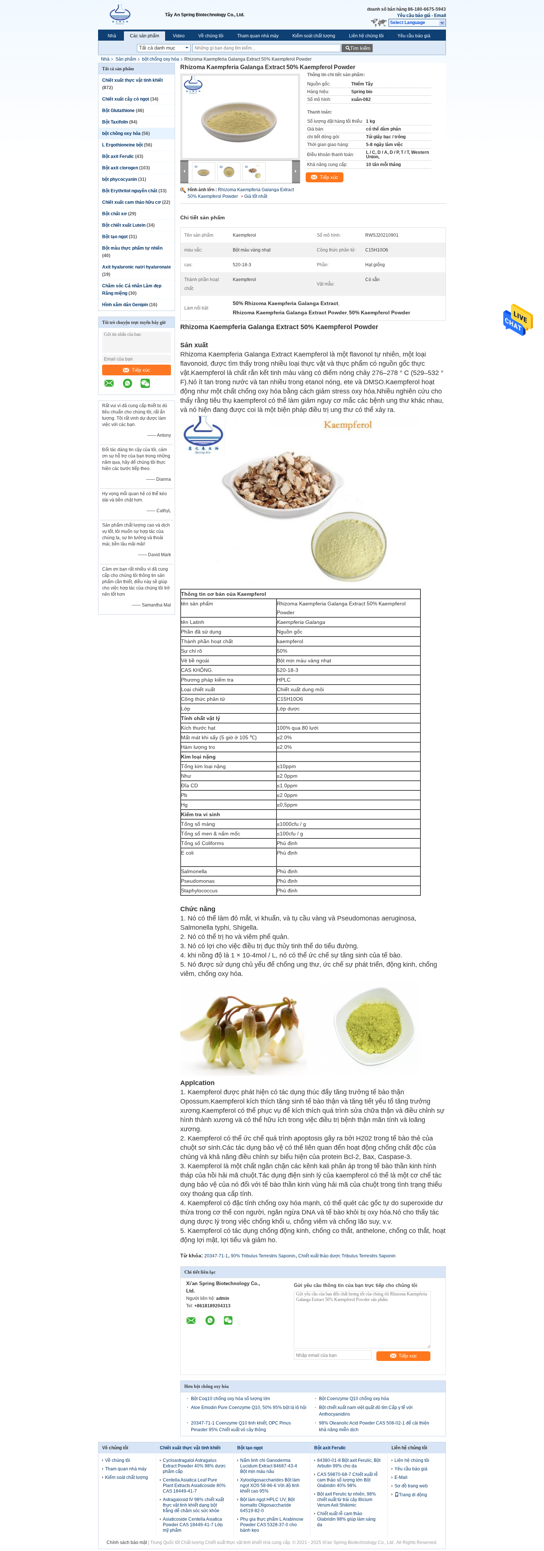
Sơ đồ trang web (411, 1486)
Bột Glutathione (118, 110)
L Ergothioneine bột (122, 145)
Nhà (112, 35)
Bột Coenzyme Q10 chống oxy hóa (354, 1398)
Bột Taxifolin (115, 122)
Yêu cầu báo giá (413, 15)
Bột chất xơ (114, 213)
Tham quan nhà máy (258, 35)
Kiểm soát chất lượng (313, 35)
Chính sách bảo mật (127, 1542)
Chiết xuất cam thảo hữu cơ (131, 202)
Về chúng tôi (211, 35)
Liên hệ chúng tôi (366, 35)
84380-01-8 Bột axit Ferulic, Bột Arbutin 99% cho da (348, 1463)
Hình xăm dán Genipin (125, 304)
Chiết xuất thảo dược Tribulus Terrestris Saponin (347, 1255)
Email (440, 15)
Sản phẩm (125, 59)
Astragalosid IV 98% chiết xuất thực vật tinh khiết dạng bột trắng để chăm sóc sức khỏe (193, 1505)
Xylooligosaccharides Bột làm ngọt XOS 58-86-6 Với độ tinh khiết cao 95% (270, 1485)
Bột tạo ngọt (115, 236)
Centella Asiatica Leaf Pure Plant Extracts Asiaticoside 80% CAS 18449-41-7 (194, 1485)
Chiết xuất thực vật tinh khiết (132, 80)
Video (179, 35)
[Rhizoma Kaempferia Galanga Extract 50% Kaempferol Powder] (240, 117)
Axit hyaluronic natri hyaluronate (136, 267)
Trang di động (413, 1494)
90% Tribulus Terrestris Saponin (263, 1255)
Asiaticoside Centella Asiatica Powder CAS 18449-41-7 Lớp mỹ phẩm (193, 1525)
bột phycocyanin (119, 179)
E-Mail (400, 1477)
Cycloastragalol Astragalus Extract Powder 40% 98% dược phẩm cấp (194, 1466)
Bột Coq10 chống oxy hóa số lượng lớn (230, 1398)
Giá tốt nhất (255, 196)
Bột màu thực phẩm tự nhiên (132, 248)
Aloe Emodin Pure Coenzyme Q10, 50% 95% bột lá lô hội (248, 1407)
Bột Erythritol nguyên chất (129, 190)
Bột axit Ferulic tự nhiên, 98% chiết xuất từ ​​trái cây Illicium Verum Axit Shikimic (346, 1499)
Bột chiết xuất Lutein (123, 225)
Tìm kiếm (360, 48)
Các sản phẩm (144, 35)
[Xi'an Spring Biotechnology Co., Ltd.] (131, 15)
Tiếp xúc (141, 370)
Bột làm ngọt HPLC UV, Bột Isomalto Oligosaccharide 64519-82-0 (267, 1505)
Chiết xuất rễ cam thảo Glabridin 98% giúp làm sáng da (346, 1519)
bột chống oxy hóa (160, 59)
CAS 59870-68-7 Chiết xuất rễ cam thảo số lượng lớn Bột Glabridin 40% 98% (347, 1480)
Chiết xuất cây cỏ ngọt (125, 99)
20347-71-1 (216, 1255)
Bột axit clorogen (120, 167)
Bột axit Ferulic (118, 156)
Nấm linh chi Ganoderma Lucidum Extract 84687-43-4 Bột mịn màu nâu (268, 1466)
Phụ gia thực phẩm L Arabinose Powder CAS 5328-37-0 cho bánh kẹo (271, 1525)
